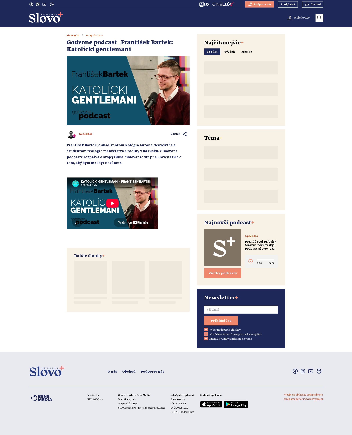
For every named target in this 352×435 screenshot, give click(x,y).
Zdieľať (175, 134)
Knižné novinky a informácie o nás (230, 339)
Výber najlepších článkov (225, 330)
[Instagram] (37, 4)
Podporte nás (152, 371)
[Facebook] (31, 4)
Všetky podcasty (222, 273)
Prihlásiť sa (221, 321)
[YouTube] (44, 4)
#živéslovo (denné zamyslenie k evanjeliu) (235, 334)
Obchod (128, 371)
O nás (112, 371)
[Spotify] (52, 4)
